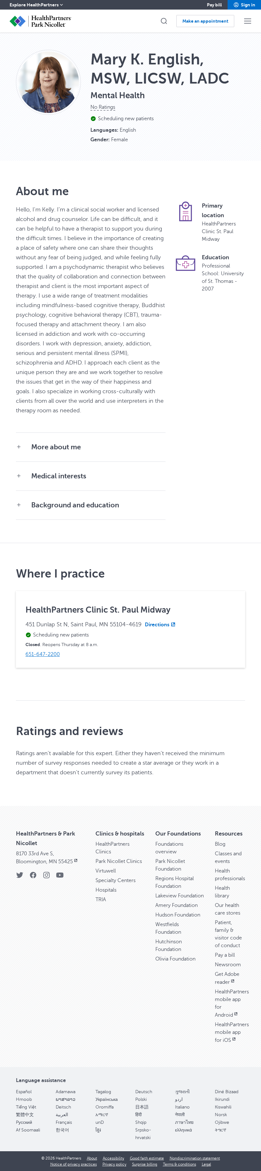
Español (24, 1091)
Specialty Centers (115, 880)
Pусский (24, 1122)
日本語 (142, 1107)
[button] (244, 5)
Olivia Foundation (175, 959)
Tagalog (103, 1091)
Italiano (182, 1107)
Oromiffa (104, 1107)
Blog (220, 844)
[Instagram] (46, 877)
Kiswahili (223, 1107)
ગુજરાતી (182, 1091)
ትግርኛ (220, 1130)
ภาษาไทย (184, 1122)
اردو (179, 1099)
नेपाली (180, 1114)
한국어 (62, 1130)
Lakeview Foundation (179, 896)
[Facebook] (33, 877)
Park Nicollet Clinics (118, 861)
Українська (106, 1099)
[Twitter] (20, 877)
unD (99, 1122)
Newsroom (228, 965)
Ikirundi (222, 1099)
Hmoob (24, 1099)
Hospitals (105, 890)
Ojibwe (222, 1122)
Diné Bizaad (226, 1091)
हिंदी (138, 1114)
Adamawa (65, 1091)
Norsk (221, 1114)
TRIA (100, 899)
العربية (62, 1114)
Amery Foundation (176, 905)
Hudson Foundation (177, 915)
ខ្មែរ (98, 1130)
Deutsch (143, 1091)
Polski (141, 1099)
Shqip (140, 1122)
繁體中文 (25, 1114)
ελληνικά (183, 1130)
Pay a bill (225, 955)
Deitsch (63, 1107)
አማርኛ (101, 1114)
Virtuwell (105, 871)
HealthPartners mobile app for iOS (232, 1032)
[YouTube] (60, 877)
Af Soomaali (28, 1130)
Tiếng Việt (26, 1107)
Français (64, 1122)
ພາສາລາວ (65, 1099)
